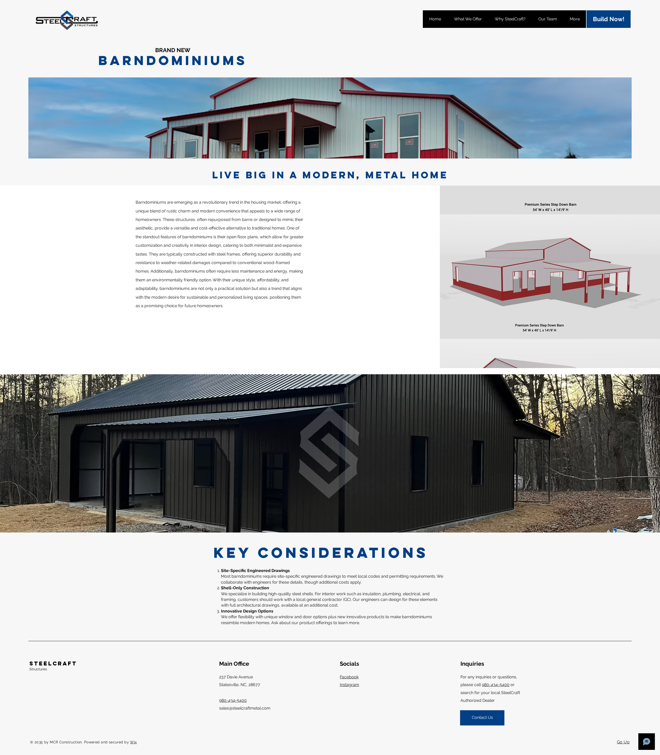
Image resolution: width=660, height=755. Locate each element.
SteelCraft (53, 663)
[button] (467, 19)
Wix (133, 742)
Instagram (349, 684)
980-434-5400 (495, 684)
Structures (38, 669)
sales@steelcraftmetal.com (244, 708)
